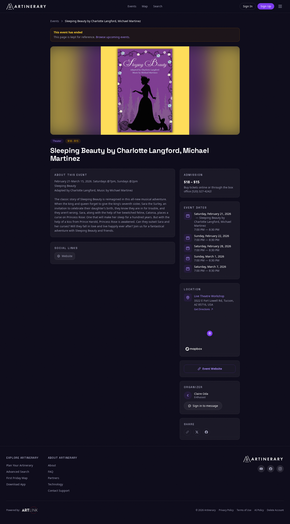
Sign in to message (205, 406)
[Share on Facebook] (206, 432)
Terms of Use (244, 510)
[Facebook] (270, 468)
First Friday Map (17, 478)
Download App (16, 484)
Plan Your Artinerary (19, 465)
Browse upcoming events (112, 37)
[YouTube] (261, 468)
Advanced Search (17, 471)
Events (132, 6)
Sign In (248, 6)
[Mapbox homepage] (193, 349)
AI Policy (259, 510)
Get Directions (202, 309)
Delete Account (275, 510)
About (52, 465)
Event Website (212, 369)
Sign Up (266, 6)
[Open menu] (280, 6)
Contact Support (58, 490)
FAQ (50, 471)
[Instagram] (280, 468)
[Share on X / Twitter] (196, 432)
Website (67, 256)
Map (145, 6)
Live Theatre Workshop (209, 296)
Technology (55, 484)
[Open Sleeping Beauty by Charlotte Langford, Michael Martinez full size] (145, 90)
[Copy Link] (187, 432)
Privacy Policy (226, 510)
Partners (53, 478)
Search (157, 6)
